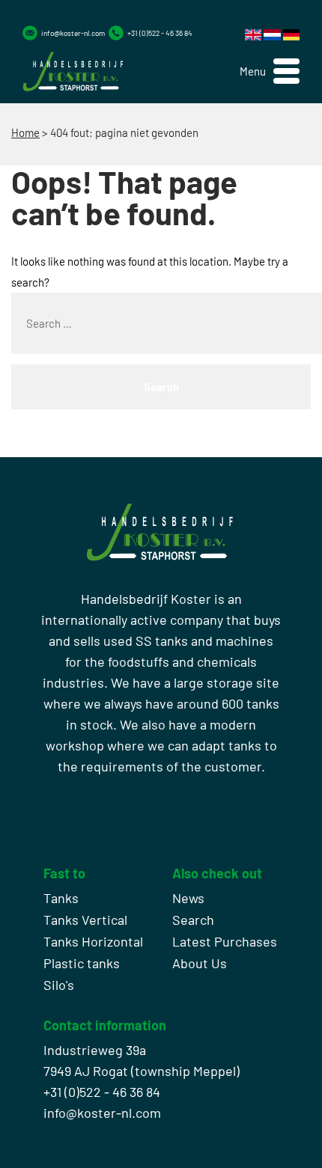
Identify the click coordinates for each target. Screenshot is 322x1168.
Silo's (58, 984)
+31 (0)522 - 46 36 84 (159, 32)
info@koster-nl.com (73, 32)
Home (25, 132)
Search (193, 919)
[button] (270, 71)
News (188, 898)
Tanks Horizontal (93, 941)
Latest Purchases (224, 941)
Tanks (61, 898)
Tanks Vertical (85, 919)
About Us (199, 963)
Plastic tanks (81, 963)
